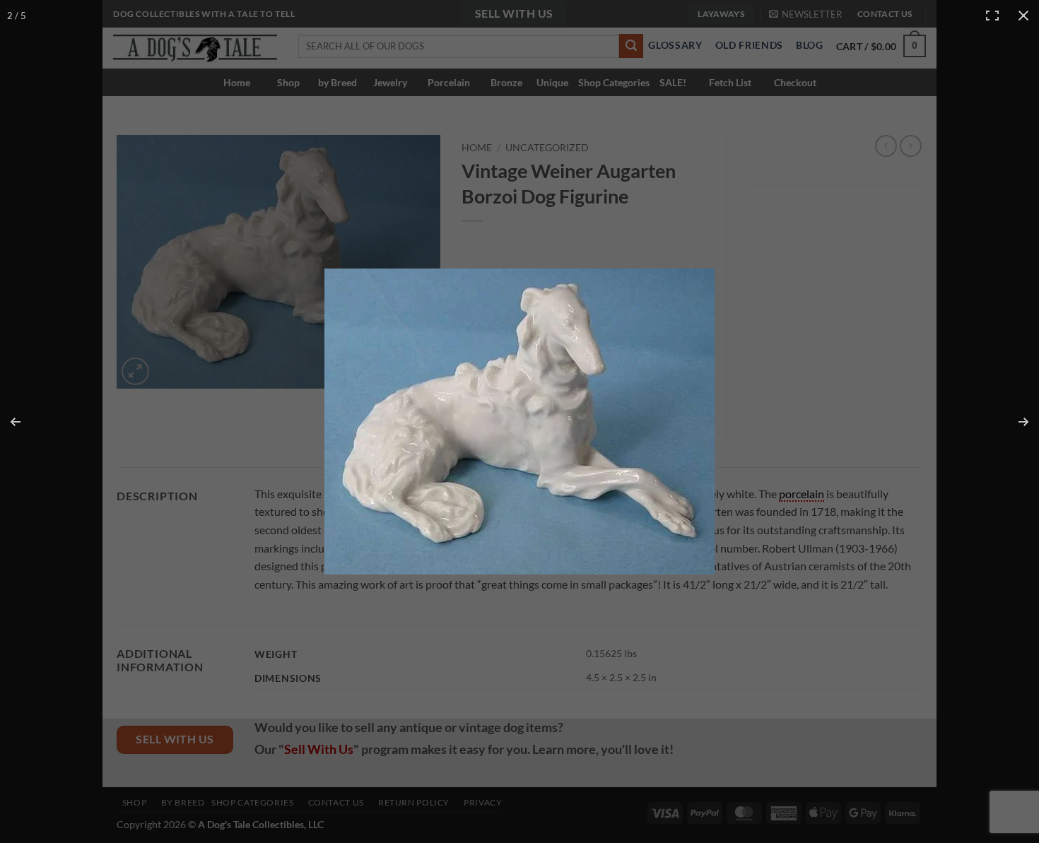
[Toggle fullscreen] (992, 15)
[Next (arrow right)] (1014, 422)
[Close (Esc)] (1023, 15)
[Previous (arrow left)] (24, 422)
